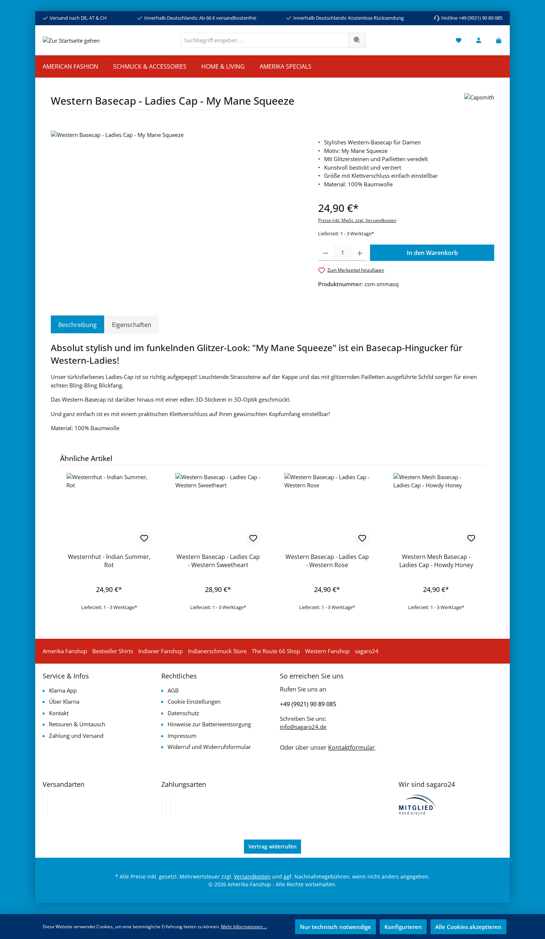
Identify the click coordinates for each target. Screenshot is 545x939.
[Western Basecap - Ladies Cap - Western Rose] (327, 510)
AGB (173, 690)
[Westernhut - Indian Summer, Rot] (109, 510)
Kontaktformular (351, 747)
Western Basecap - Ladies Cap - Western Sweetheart (218, 561)
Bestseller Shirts (112, 651)
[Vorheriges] (56, 535)
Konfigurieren (403, 926)
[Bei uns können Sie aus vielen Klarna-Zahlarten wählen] (161, 804)
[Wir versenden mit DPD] (47, 804)
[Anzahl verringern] (325, 253)
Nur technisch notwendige (335, 926)
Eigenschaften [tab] (131, 325)
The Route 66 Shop (276, 651)
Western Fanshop (327, 651)
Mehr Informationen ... (244, 926)
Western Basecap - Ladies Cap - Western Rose (327, 561)
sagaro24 (367, 651)
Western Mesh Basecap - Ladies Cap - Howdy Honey (436, 561)
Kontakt (59, 713)
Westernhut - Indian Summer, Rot (109, 561)
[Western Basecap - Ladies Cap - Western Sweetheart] (218, 510)
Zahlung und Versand (76, 735)
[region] (177, 210)
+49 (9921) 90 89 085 (308, 704)
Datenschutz (183, 713)
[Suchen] (357, 40)
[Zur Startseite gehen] (71, 40)
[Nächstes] (488, 535)
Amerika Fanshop (65, 651)
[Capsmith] (479, 104)
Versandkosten (252, 876)
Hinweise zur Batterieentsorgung (209, 724)
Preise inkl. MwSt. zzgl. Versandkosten (357, 220)
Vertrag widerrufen (272, 846)
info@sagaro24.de (303, 726)
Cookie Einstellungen (194, 701)
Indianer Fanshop (160, 651)
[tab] (77, 324)
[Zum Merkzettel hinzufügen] (144, 538)
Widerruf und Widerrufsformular (209, 746)
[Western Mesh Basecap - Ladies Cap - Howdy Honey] (436, 510)
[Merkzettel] (458, 40)
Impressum (182, 735)
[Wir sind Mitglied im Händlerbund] (417, 804)
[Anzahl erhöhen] (359, 253)
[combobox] (265, 40)
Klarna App (63, 690)
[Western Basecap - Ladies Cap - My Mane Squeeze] (177, 210)
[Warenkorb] (496, 40)
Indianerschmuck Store (217, 651)
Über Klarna (64, 701)
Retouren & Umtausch (77, 724)
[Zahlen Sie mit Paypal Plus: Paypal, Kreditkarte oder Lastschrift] (170, 804)
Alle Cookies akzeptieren (468, 926)
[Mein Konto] (478, 40)
